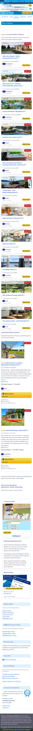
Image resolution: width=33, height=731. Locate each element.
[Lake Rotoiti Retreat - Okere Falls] (12, 417)
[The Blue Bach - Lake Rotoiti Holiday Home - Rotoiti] (16, 182)
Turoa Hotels (6, 616)
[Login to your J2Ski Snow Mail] (16, 581)
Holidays (27, 1)
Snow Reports (15, 1)
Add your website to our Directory (11, 681)
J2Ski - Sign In (27, 13)
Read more (4, 381)
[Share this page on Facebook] (30, 9)
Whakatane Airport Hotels (9, 635)
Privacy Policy (6, 705)
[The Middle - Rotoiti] (16, 261)
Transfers (23, 16)
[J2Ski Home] (4, 5)
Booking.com (15, 645)
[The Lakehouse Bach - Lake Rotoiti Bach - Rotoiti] (16, 312)
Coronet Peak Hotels (8, 612)
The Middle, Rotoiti (8, 269)
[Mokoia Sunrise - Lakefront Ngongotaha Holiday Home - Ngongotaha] (12, 349)
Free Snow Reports (14, 588)
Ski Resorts (5, 16)
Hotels (3, 13)
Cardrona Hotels (6, 611)
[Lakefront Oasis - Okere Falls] (16, 129)
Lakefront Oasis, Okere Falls (11, 137)
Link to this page (6, 702)
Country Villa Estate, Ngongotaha (13, 111)
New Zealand (9, 13)
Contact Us (5, 707)
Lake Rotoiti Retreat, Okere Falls (16, 430)
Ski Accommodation (9, 676)
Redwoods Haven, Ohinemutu (12, 218)
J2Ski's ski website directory (11, 674)
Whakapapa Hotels (7, 618)
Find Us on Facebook (10, 659)
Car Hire (29, 16)
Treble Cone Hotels (7, 614)
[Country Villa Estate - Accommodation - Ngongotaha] (16, 103)
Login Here (8, 593)
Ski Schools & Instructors (11, 678)
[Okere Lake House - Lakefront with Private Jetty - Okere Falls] (16, 75)
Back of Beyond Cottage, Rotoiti (12, 295)
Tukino (20, 490)
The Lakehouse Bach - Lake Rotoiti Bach (15, 321)
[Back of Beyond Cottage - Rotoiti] (16, 287)
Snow (11, 16)
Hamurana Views (8, 244)
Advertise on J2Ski (7, 698)
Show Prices (26, 65)
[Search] (30, 5)
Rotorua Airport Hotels (8, 631)
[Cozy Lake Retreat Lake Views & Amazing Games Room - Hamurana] (16, 154)
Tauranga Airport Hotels (8, 633)
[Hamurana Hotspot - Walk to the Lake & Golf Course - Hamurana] (16, 48)
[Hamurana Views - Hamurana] (16, 235)
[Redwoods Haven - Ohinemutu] (16, 210)
